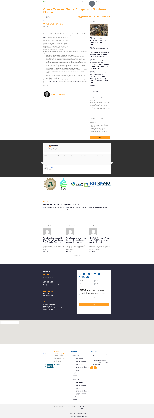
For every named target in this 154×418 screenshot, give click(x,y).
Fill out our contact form (53, 81)
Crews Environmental (78, 76)
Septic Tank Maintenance (81, 361)
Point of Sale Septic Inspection (82, 367)
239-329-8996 (76, 81)
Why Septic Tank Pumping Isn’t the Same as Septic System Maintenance (99, 54)
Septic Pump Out (94, 124)
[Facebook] (91, 367)
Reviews (97, 91)
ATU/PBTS (93, 126)
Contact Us (85, 1)
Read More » (92, 47)
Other (103, 129)
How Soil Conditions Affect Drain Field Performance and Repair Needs (100, 66)
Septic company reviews (98, 97)
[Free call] (92, 4)
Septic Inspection (95, 125)
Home (67, 1)
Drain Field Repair (104, 125)
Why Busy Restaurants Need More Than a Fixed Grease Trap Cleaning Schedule (53, 240)
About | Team (71, 1)
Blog (82, 1)
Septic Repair (103, 124)
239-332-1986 (98, 2)
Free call (97, 1)
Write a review (58, 149)
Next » (80, 255)
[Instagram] (95, 367)
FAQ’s (80, 1)
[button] (76, 1)
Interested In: (93, 122)
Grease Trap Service (95, 129)
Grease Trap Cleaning (80, 366)
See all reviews (52, 149)
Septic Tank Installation (80, 360)
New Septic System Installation (98, 128)
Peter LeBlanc (51, 167)
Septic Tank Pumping (80, 363)
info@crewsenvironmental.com (53, 285)
